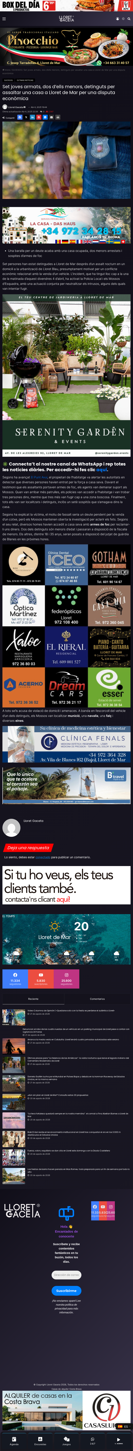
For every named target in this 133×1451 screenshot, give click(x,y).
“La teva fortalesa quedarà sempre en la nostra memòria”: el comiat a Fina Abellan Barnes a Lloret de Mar (78, 1115)
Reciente (33, 998)
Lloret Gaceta (15, 107)
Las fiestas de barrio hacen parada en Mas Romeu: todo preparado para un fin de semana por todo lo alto (79, 1170)
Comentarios (97, 998)
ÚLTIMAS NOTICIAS (25, 80)
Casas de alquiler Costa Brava (66, 1389)
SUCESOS (17, 70)
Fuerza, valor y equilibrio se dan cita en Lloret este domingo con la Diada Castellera (69, 1150)
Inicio (7, 70)
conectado (43, 857)
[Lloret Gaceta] (66, 18)
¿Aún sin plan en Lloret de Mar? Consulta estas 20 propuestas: (58, 1095)
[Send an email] (24, 107)
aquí (101, 470)
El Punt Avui (39, 477)
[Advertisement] (44, 1350)
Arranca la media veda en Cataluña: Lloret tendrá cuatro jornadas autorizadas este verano (73, 1039)
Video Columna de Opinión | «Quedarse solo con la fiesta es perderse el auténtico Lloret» (71, 1010)
